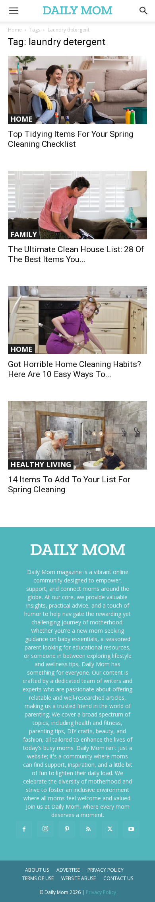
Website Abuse (78, 878)
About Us (37, 869)
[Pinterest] (67, 829)
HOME (21, 119)
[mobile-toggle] (13, 11)
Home (15, 29)
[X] (110, 829)
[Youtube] (131, 829)
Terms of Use (38, 878)
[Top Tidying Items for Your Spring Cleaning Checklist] (77, 90)
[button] (144, 11)
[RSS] (88, 829)
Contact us (118, 878)
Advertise (68, 869)
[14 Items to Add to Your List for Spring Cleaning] (77, 435)
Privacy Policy (105, 869)
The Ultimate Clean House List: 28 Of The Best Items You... (76, 254)
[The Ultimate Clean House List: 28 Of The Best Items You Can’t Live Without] (77, 205)
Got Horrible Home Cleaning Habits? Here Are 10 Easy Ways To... (74, 369)
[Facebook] (24, 829)
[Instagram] (45, 829)
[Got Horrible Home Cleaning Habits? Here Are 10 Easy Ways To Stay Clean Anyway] (77, 320)
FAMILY (23, 234)
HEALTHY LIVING (40, 464)
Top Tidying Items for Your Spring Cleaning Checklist (70, 139)
